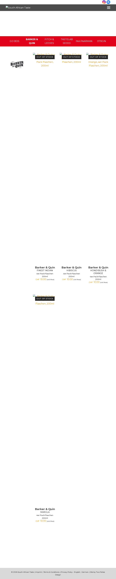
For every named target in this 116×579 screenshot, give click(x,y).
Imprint (39, 572)
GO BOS (14, 41)
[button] (108, 7)
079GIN (101, 41)
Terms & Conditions (51, 572)
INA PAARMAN (84, 41)
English (77, 572)
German (84, 572)
